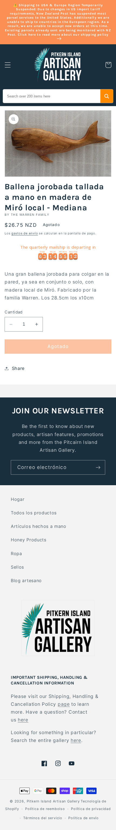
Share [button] (18, 368)
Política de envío (83, 818)
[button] (8, 65)
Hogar (17, 499)
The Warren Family (30, 215)
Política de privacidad (91, 809)
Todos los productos (34, 512)
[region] (58, 251)
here (23, 720)
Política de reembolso (45, 809)
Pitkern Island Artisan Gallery (53, 801)
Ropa (16, 553)
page (64, 704)
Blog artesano (26, 580)
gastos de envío (24, 233)
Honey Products (28, 539)
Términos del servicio (42, 818)
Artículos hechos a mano (38, 526)
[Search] (106, 96)
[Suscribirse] (98, 467)
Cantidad (14, 312)
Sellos (17, 567)
